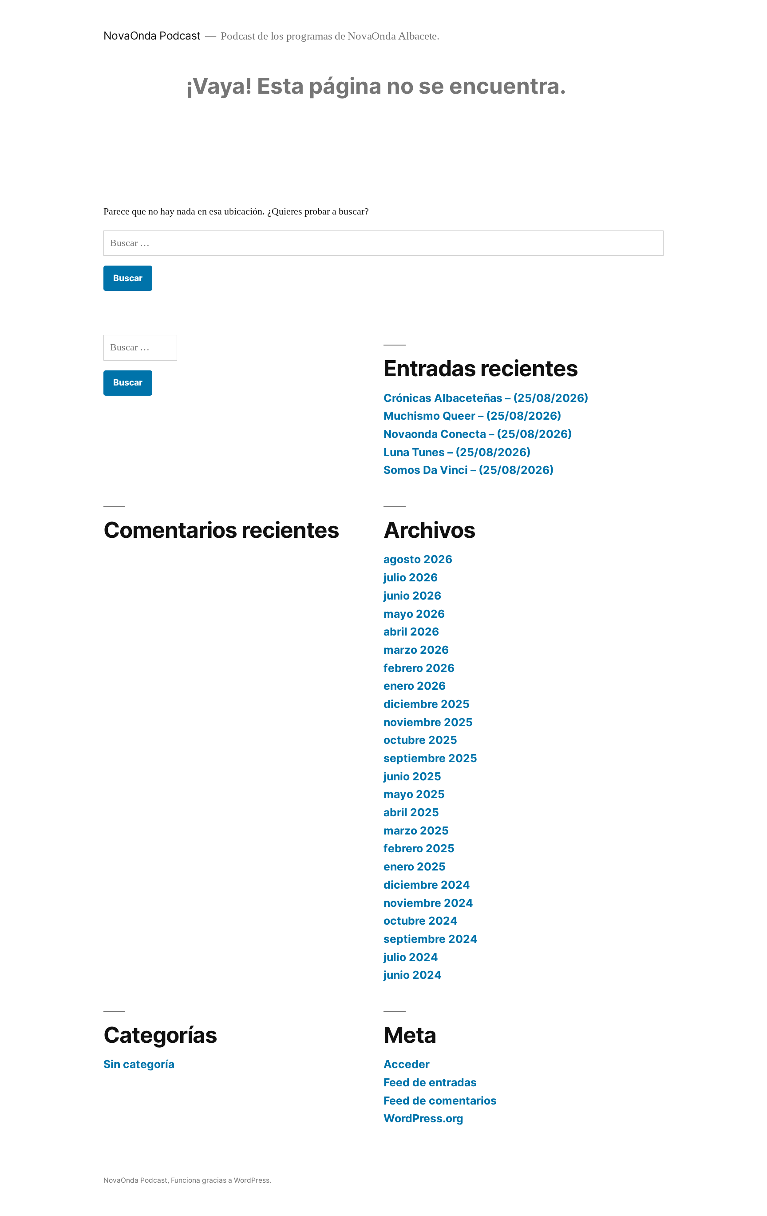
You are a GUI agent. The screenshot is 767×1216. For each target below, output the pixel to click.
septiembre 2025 (430, 758)
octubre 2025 (420, 740)
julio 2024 (411, 957)
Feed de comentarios (440, 1100)
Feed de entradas (430, 1082)
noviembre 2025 (428, 722)
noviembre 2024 (428, 903)
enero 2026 (415, 685)
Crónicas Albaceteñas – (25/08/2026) (486, 398)
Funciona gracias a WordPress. (221, 1180)
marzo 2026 (416, 649)
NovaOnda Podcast (152, 35)
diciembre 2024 (427, 884)
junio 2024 (413, 975)
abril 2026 (411, 631)
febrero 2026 (419, 668)
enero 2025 (415, 866)
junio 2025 (412, 776)
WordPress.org (423, 1118)
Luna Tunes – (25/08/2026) (457, 452)
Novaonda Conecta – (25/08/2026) (478, 434)
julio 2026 (411, 577)
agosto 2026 (418, 559)
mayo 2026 (414, 613)
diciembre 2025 (427, 704)
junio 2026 (412, 595)
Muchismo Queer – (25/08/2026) (472, 415)
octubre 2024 (421, 920)
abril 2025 (411, 812)
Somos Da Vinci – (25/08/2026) (469, 470)
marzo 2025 (416, 830)
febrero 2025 (419, 848)
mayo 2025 (414, 794)
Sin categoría (138, 1064)
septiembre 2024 (431, 939)
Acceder (407, 1064)
